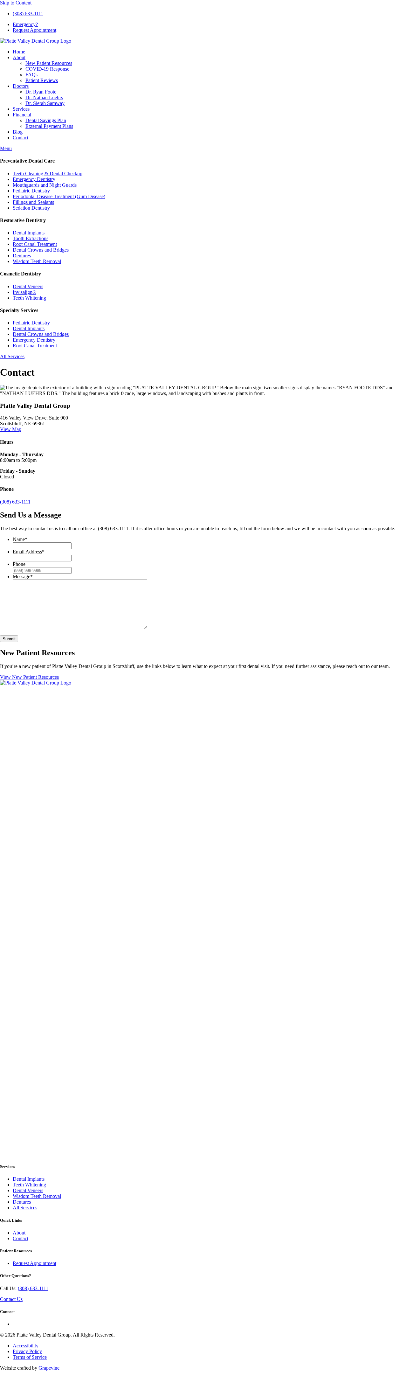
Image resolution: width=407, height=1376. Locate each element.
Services (21, 109)
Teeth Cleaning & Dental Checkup (47, 173)
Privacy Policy (27, 1351)
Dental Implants (29, 232)
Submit (9, 638)
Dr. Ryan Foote (40, 91)
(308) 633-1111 (28, 13)
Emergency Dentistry (34, 179)
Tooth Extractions (30, 238)
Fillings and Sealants (33, 202)
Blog (18, 132)
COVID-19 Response (47, 69)
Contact (20, 137)
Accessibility (25, 1345)
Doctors (21, 86)
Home (19, 51)
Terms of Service (30, 1357)
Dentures (22, 255)
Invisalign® (24, 292)
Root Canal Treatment (35, 244)
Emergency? (25, 24)
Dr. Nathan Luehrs (44, 97)
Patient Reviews (41, 80)
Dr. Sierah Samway (45, 103)
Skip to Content (15, 2)
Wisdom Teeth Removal (37, 261)
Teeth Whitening (29, 298)
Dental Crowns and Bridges (41, 250)
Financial (22, 114)
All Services (12, 356)
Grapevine (48, 1368)
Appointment (34, 30)
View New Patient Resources (29, 677)
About (19, 57)
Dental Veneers (28, 286)
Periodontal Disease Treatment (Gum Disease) (59, 196)
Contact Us (11, 1299)
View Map (10, 429)
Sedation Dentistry (31, 208)
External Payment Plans (49, 126)
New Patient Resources (48, 63)
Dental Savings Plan (45, 120)
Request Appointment (34, 1263)
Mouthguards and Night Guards (45, 185)
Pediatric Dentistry (31, 190)
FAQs (31, 74)
